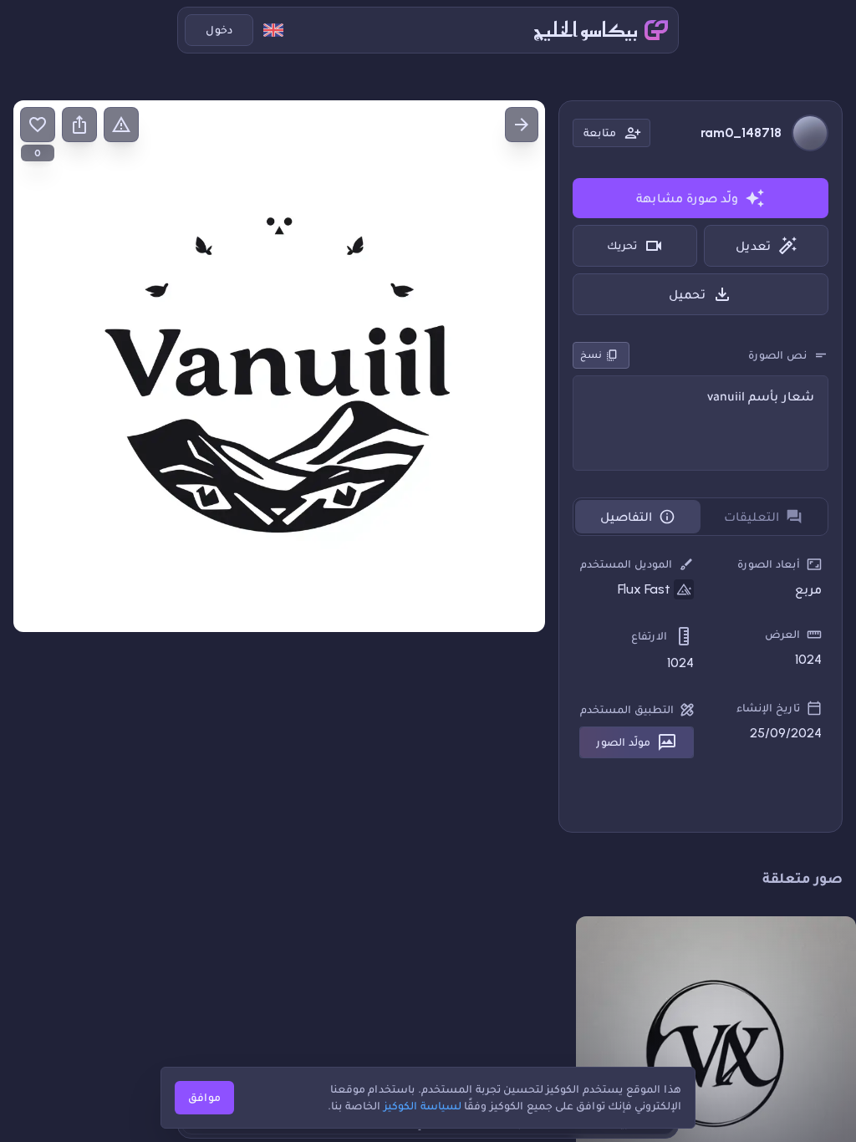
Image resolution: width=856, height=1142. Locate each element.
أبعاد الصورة (768, 564)
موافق (204, 1097)
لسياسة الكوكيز (422, 1106)
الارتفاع (649, 636)
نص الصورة (777, 355)
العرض (782, 634)
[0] (37, 124)
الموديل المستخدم (626, 564)
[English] (273, 30)
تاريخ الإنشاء (768, 708)
